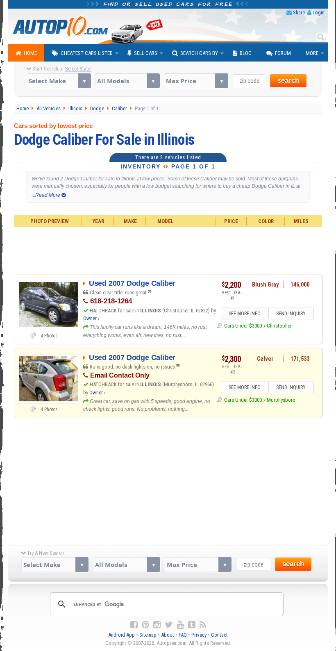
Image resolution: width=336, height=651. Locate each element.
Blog (246, 53)
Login (319, 12)
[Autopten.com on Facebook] (134, 625)
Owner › (91, 318)
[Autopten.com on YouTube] (180, 625)
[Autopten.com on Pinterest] (145, 625)
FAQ (183, 635)
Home (30, 53)
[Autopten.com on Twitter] (169, 625)
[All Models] (127, 80)
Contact (219, 635)
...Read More (46, 195)
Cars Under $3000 (242, 326)
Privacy (199, 635)
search (288, 80)
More (312, 53)
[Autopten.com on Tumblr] (191, 625)
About (167, 635)
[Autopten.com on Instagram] (157, 625)
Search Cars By (199, 53)
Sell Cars (145, 53)
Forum (283, 53)
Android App (121, 635)
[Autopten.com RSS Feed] (203, 625)
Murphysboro (281, 400)
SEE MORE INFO (245, 313)
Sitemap (148, 635)
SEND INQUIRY (291, 313)
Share (299, 12)
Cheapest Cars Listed (87, 53)
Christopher (279, 326)
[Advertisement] (168, 249)
